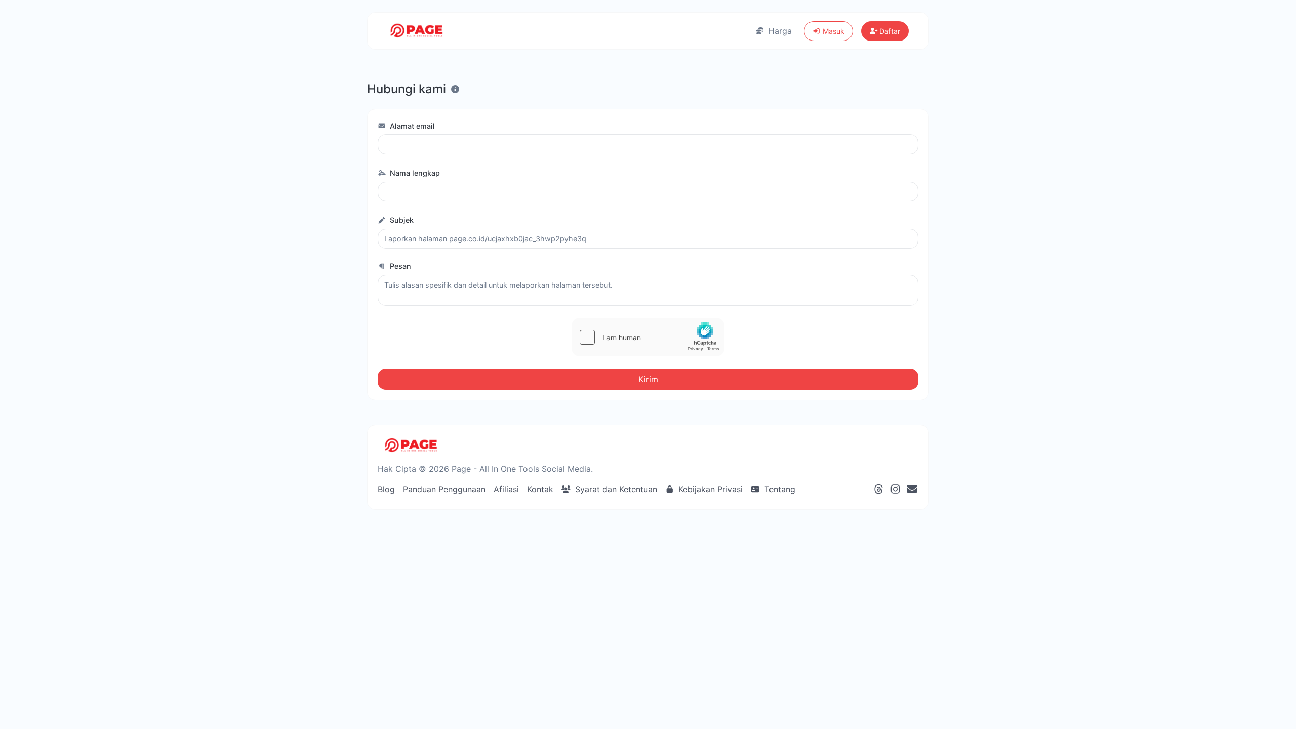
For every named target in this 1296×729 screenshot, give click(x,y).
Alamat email (411, 126)
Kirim (648, 379)
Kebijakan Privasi (709, 489)
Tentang (778, 489)
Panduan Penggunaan (444, 489)
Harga (779, 31)
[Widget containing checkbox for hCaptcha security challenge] (648, 337)
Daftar (888, 31)
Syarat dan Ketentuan (615, 489)
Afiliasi (506, 489)
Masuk (832, 31)
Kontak (540, 489)
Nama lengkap (414, 173)
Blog (386, 489)
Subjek (401, 220)
